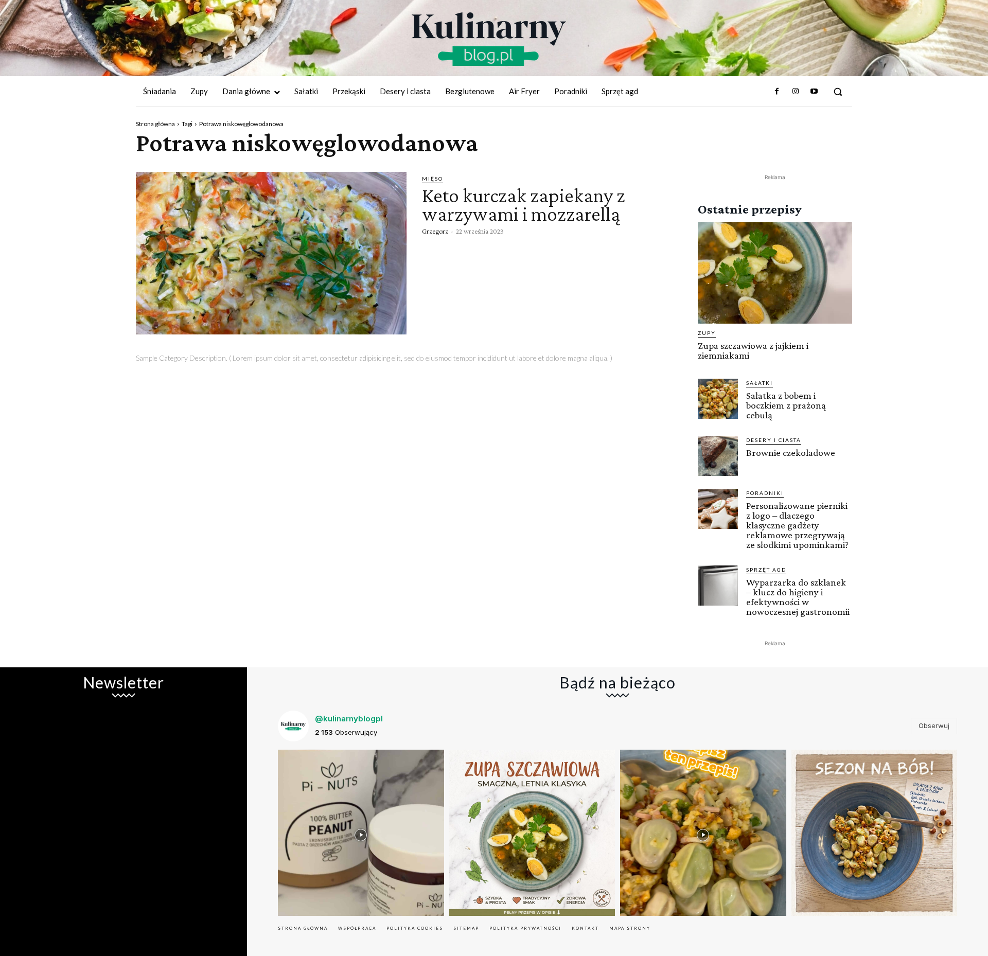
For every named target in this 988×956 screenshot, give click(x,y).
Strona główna (155, 124)
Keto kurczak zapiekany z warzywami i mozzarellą (523, 204)
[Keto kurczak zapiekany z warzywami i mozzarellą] (271, 253)
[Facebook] (776, 91)
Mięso (432, 178)
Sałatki (759, 383)
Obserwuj (934, 725)
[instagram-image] (361, 833)
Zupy (707, 333)
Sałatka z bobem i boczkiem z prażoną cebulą (786, 405)
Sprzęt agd (766, 569)
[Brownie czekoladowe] (718, 456)
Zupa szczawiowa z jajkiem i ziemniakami (753, 350)
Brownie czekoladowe (790, 452)
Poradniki (765, 493)
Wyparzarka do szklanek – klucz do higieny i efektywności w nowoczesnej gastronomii (798, 597)
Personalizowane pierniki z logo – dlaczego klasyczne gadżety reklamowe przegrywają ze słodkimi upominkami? (797, 525)
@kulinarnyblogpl (349, 718)
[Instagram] (795, 91)
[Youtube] (814, 91)
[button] (837, 91)
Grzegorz (435, 231)
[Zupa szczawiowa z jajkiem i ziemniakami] (775, 273)
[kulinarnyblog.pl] (489, 39)
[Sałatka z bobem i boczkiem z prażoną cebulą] (718, 399)
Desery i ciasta (773, 440)
